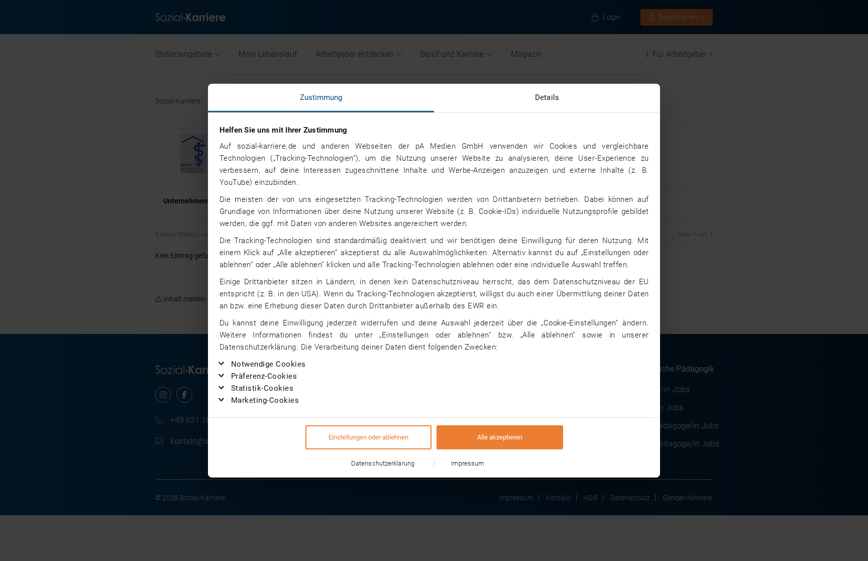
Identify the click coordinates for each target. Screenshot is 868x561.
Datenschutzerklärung (382, 463)
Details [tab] (547, 96)
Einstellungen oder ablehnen (368, 437)
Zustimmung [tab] (321, 96)
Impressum (468, 463)
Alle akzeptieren (499, 437)
